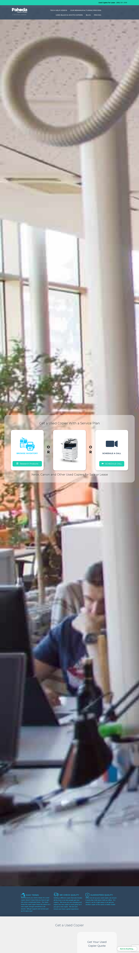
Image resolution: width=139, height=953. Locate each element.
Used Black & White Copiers (69, 15)
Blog (88, 15)
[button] (111, 463)
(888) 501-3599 (121, 3)
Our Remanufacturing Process (85, 10)
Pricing (97, 15)
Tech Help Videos (58, 10)
